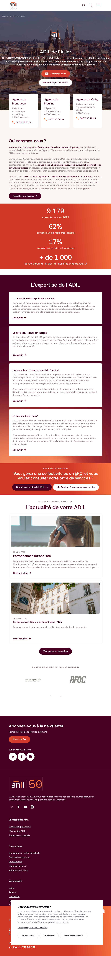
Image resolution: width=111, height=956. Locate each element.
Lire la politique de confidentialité (32, 927)
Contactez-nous (58, 73)
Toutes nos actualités (19, 835)
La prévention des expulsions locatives (33, 298)
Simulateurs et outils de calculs (24, 853)
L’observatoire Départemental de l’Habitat (35, 370)
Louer (11, 887)
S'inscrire (17, 739)
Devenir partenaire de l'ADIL (30, 487)
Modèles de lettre (17, 866)
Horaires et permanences (55, 82)
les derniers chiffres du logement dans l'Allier (37, 622)
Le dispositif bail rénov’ (25, 416)
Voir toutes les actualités (55, 651)
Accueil (5, 16)
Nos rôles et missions (23, 196)
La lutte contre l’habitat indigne (29, 332)
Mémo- (18, 870)
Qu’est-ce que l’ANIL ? (20, 826)
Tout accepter (28, 935)
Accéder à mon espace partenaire (78, 487)
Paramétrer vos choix (73, 935)
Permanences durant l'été (32, 556)
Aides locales (15, 861)
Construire (14, 896)
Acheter (13, 892)
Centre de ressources (19, 857)
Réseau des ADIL (17, 831)
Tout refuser (49, 935)
